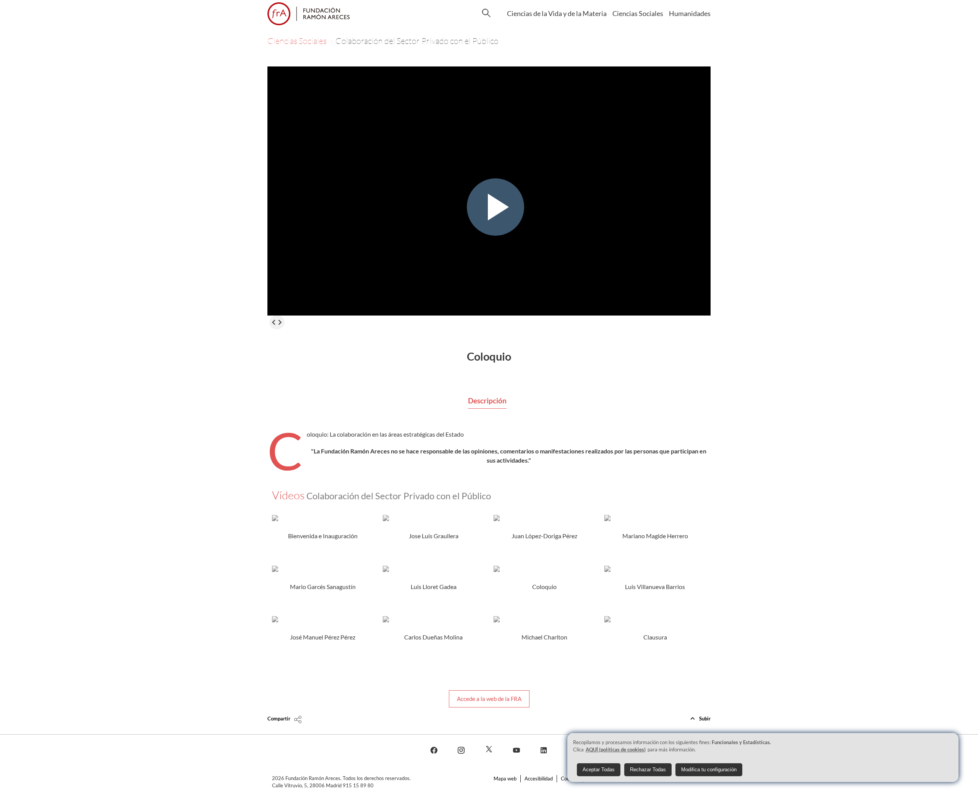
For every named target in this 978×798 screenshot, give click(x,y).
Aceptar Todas (599, 769)
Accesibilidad (539, 778)
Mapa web (505, 778)
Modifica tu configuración (709, 769)
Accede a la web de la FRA (489, 698)
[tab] (487, 401)
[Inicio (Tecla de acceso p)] (308, 13)
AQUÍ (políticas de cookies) (616, 749)
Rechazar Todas (648, 769)
